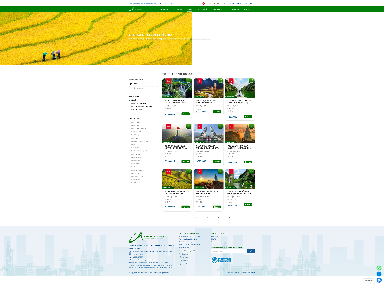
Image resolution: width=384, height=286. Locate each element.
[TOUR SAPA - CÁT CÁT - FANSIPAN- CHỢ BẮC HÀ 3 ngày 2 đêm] (240, 133)
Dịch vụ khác (215, 242)
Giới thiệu (164, 9)
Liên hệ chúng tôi (185, 247)
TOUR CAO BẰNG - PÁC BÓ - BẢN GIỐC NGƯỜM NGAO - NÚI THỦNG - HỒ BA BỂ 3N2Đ (240, 102)
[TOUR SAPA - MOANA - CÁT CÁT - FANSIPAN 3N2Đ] (177, 179)
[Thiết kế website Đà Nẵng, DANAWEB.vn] (251, 272)
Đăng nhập (237, 3)
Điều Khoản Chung (185, 242)
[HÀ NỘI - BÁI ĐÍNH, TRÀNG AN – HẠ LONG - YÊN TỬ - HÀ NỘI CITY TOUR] (240, 179)
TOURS (213, 239)
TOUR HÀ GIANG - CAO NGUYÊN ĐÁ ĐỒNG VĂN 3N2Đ (175, 147)
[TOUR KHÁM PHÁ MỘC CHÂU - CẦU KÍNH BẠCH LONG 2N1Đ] (177, 88)
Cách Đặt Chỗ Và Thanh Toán (189, 236)
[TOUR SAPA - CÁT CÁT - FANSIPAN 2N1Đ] (208, 179)
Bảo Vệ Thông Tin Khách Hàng (189, 244)
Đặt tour (185, 114)
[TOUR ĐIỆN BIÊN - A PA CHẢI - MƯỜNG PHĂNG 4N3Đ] (208, 88)
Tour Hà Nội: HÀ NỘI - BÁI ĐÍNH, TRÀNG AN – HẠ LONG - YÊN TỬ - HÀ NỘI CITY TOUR (240, 192)
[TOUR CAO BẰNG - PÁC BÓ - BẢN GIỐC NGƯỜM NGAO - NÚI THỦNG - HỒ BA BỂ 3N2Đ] (240, 88)
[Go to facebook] (379, 280)
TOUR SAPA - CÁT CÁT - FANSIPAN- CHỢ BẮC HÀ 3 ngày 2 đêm (239, 147)
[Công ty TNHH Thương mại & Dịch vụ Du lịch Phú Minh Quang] (135, 9)
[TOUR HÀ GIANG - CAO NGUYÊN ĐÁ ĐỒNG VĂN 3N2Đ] (177, 133)
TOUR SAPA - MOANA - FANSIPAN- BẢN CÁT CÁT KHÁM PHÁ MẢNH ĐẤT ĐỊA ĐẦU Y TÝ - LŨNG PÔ (207, 147)
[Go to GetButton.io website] (373, 284)
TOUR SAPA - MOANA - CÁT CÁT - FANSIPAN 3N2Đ (177, 192)
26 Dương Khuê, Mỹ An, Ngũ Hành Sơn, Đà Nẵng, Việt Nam (152, 251)
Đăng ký (249, 3)
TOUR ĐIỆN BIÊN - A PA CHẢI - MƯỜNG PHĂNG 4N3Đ (206, 102)
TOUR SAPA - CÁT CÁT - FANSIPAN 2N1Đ (207, 192)
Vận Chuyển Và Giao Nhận (188, 239)
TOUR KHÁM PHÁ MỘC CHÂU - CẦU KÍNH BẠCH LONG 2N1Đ (175, 102)
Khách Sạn (214, 236)
